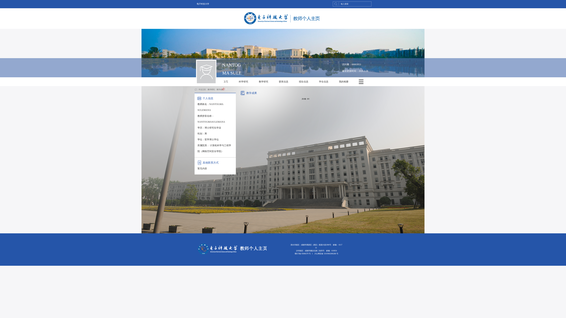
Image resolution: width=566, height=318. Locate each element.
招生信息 (303, 81)
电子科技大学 (203, 4)
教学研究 (263, 81)
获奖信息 (283, 81)
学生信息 (323, 81)
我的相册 (343, 81)
